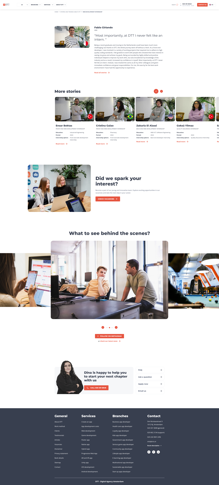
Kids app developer (120, 435)
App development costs (90, 426)
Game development (88, 435)
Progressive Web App (89, 453)
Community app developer (122, 449)
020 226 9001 (152, 437)
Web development (88, 431)
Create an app (86, 422)
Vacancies (58, 444)
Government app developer (123, 440)
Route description (153, 445)
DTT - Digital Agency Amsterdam (109, 481)
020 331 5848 (187, 4)
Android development (89, 472)
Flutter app (85, 440)
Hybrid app (85, 449)
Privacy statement (61, 453)
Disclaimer (58, 449)
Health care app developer (122, 426)
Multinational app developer (123, 462)
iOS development (87, 467)
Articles (57, 440)
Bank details (59, 458)
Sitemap (58, 462)
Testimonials (59, 435)
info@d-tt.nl (151, 441)
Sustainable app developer (122, 467)
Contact (57, 467)
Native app (85, 444)
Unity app (85, 462)
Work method (60, 426)
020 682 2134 (152, 432)
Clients (57, 431)
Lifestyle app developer (121, 453)
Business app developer (121, 422)
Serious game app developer (123, 444)
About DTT (58, 422)
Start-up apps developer (121, 472)
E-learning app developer (122, 458)
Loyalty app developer (121, 431)
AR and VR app (86, 458)
